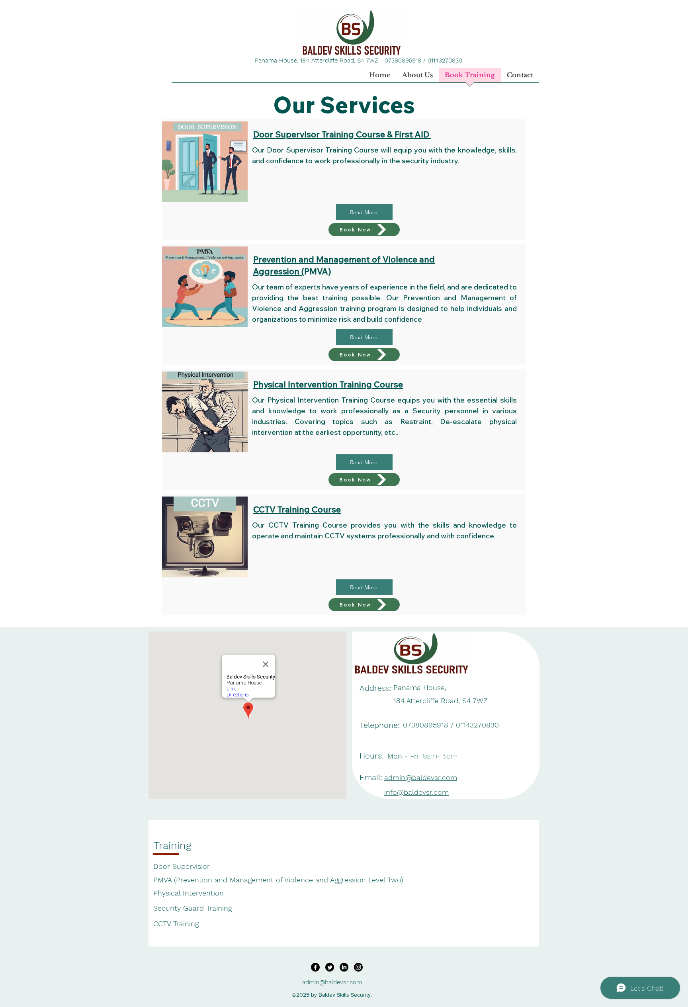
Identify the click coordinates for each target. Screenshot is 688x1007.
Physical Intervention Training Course (328, 384)
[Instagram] (358, 967)
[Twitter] (329, 967)
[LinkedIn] (344, 967)
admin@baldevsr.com (332, 982)
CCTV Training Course (297, 509)
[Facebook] (315, 967)
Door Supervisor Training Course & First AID (342, 134)
